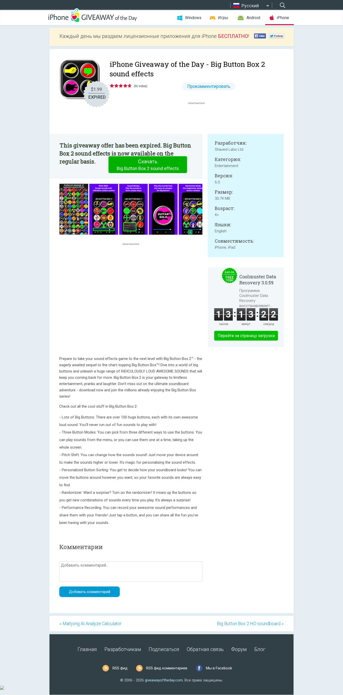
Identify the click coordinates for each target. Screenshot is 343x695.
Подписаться (164, 649)
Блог (259, 649)
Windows (193, 17)
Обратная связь (205, 649)
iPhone (283, 17)
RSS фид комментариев (166, 668)
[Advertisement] (199, 117)
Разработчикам (122, 649)
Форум (239, 649)
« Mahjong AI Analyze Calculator (91, 623)
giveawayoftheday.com (164, 680)
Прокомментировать (208, 86)
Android (253, 17)
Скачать (148, 164)
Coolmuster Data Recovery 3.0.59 (257, 280)
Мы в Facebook (219, 668)
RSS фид (120, 668)
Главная (87, 649)
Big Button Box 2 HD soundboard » (250, 623)
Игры (223, 17)
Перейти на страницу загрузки (246, 335)
